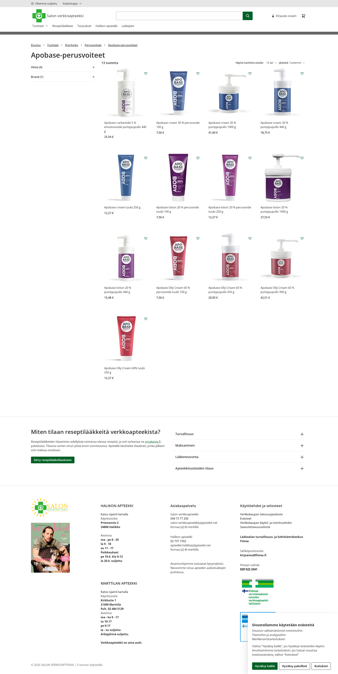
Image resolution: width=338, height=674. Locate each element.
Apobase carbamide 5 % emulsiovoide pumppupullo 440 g (125, 127)
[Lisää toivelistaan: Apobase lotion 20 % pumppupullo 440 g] (145, 238)
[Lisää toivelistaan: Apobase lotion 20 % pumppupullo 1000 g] (302, 157)
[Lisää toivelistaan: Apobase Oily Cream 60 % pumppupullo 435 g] (250, 238)
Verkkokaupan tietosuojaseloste (261, 514)
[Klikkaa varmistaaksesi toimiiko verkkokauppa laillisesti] (273, 591)
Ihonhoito (71, 45)
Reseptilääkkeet (62, 26)
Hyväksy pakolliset (294, 666)
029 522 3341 (248, 569)
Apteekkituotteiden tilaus (194, 468)
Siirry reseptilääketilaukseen (53, 460)
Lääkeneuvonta (186, 457)
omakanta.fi (153, 442)
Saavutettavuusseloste (255, 527)
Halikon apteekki (106, 26)
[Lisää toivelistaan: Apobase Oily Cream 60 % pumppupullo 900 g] (302, 238)
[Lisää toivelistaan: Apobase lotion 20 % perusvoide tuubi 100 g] (197, 157)
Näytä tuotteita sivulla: (250, 62)
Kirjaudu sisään (286, 16)
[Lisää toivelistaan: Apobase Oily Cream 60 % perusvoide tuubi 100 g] (197, 238)
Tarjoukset (84, 26)
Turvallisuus (184, 434)
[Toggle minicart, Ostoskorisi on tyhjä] (303, 16)
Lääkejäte (128, 26)
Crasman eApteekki (89, 665)
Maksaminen (185, 445)
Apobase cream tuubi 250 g (122, 207)
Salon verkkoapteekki (65, 15)
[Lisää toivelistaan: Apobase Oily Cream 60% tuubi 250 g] (145, 318)
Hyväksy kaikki (265, 666)
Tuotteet (38, 26)
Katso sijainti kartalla (114, 514)
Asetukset (321, 666)
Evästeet (245, 518)
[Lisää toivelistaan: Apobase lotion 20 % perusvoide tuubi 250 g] (250, 157)
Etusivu (36, 45)
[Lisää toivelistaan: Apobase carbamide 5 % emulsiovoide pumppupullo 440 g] (145, 73)
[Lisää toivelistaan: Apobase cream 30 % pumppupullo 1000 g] (250, 73)
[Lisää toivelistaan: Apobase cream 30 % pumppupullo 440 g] (302, 73)
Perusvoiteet (93, 45)
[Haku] (248, 16)
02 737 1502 (178, 541)
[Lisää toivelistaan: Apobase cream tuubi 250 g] (145, 157)
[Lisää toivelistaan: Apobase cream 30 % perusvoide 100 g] (197, 73)
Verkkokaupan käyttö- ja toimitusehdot (266, 523)
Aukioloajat (70, 3)
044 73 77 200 (179, 518)
